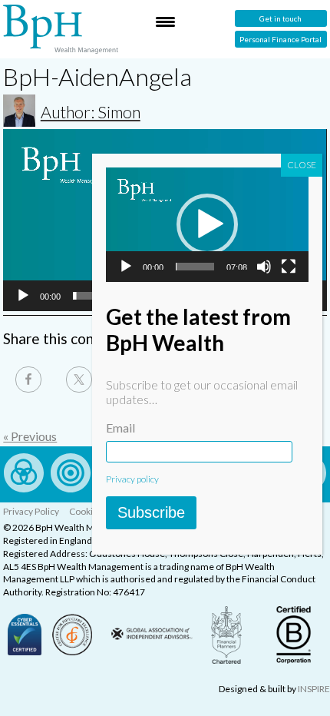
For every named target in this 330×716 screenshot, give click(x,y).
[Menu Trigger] (165, 21)
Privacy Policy (31, 511)
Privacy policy (132, 479)
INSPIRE (314, 688)
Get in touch (280, 18)
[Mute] (264, 266)
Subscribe (151, 512)
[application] (207, 224)
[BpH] (60, 29)
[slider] (195, 266)
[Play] (23, 295)
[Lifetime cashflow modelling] (71, 487)
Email (120, 427)
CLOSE (301, 165)
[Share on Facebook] (28, 379)
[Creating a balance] (24, 487)
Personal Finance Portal (280, 39)
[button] (207, 224)
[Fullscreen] (288, 266)
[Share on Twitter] (79, 379)
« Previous (30, 436)
